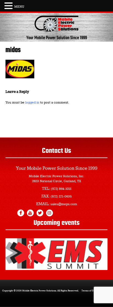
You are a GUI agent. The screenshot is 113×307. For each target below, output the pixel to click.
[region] (56, 254)
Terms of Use (88, 290)
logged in (32, 103)
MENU (19, 7)
